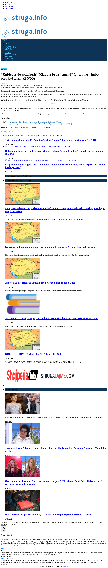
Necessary (6, 549)
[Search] (1, 26)
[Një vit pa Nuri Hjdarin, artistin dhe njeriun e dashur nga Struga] (22, 278)
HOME (7, 43)
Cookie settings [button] (89, 522)
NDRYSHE (9, 60)
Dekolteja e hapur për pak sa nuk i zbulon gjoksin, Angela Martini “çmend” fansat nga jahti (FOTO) (38, 124)
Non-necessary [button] (6, 556)
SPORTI (8, 53)
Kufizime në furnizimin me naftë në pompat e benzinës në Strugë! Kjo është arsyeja (50, 247)
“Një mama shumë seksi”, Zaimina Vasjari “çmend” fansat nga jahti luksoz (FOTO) (33, 122)
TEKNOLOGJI (10, 55)
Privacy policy (64, 566)
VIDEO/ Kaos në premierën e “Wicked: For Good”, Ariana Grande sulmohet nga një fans (53, 417)
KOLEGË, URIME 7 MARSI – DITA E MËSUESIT (33, 354)
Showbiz (4, 69)
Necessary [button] (4, 547)
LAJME (8, 45)
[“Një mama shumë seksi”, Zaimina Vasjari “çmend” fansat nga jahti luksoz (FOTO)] (33, 136)
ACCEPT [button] (100, 522)
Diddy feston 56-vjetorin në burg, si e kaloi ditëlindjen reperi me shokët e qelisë (48, 514)
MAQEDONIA (10, 47)
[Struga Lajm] (24, 24)
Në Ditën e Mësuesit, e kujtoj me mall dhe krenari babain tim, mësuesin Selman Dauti (51, 318)
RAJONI (8, 51)
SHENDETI (9, 58)
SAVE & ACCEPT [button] (7, 564)
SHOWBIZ (9, 56)
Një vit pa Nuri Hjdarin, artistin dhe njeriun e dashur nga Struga (40, 282)
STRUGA (8, 49)
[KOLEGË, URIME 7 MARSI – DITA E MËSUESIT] (22, 350)
